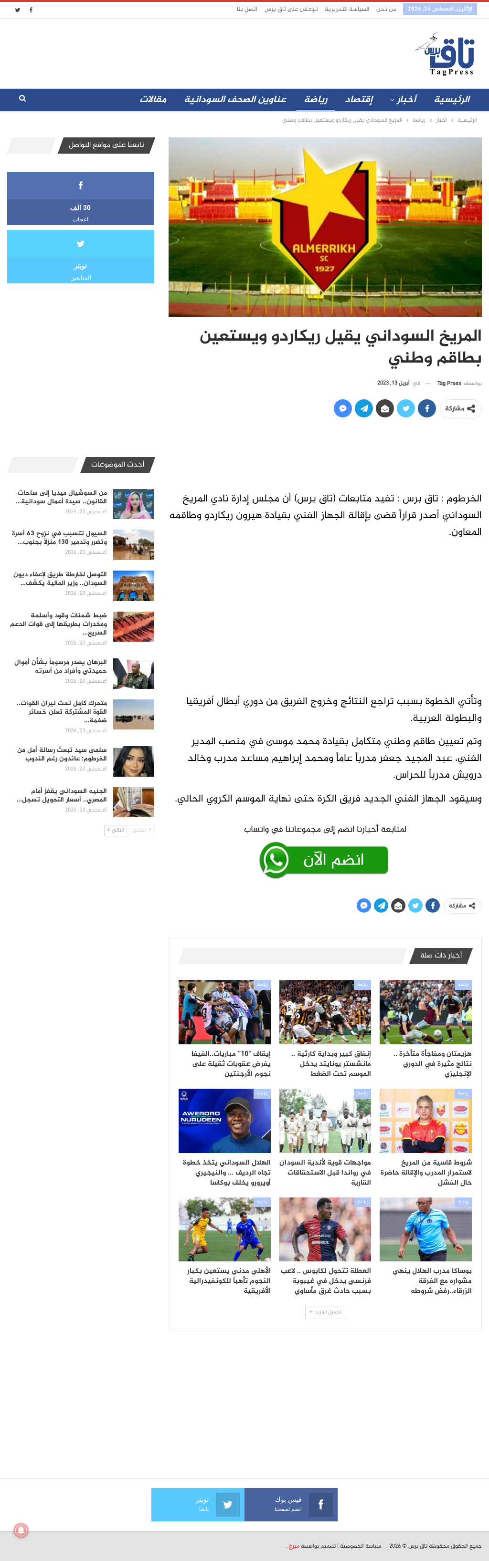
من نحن (386, 9)
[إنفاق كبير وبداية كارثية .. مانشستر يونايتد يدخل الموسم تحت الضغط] (325, 1012)
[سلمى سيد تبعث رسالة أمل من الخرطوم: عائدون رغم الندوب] (133, 761)
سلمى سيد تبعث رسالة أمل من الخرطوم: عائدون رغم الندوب (62, 754)
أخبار (406, 100)
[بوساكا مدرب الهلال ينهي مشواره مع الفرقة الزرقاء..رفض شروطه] (426, 1229)
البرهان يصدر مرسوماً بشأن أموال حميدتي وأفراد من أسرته (60, 666)
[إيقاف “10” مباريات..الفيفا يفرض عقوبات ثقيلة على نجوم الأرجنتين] (225, 1012)
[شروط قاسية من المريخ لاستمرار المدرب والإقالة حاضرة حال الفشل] (426, 1121)
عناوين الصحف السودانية (235, 100)
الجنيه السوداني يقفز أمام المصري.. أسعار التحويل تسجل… (62, 795)
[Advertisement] (207, 51)
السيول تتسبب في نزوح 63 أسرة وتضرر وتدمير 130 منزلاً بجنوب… (59, 538)
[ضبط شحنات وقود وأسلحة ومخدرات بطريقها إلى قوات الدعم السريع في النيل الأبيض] (133, 627)
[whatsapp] (325, 850)
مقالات (152, 100)
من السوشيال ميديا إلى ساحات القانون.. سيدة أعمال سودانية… (61, 497)
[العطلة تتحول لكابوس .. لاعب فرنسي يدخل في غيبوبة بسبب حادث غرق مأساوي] (325, 1229)
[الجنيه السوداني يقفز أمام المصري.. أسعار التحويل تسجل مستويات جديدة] (133, 802)
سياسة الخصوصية (360, 1546)
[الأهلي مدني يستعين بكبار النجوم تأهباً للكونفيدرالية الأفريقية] (225, 1229)
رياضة (315, 100)
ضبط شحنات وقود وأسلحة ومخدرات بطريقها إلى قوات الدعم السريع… (58, 624)
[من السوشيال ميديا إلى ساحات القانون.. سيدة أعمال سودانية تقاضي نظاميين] (133, 504)
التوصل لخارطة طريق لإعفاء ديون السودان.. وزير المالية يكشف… (60, 579)
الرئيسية (451, 100)
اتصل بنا (247, 9)
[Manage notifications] (21, 1530)
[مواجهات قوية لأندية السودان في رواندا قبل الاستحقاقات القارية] (325, 1121)
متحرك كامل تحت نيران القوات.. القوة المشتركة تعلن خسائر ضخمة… (62, 712)
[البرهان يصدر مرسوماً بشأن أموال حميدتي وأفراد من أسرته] (133, 673)
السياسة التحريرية (347, 9)
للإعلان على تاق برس (291, 9)
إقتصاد (358, 100)
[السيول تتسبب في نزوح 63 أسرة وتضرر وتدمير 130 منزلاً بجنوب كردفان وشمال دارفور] (133, 545)
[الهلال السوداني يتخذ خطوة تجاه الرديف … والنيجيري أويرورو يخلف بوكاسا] (225, 1121)
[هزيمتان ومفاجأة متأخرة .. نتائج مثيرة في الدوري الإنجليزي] (426, 1012)
